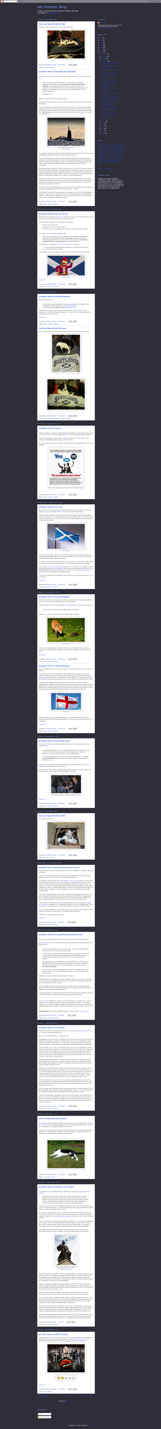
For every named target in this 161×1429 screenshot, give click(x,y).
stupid (61, 902)
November (104, 56)
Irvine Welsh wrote (51, 233)
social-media (117, 160)
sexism (106, 160)
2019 (101, 40)
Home (66, 1396)
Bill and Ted (66, 434)
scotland (50, 204)
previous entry (78, 76)
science (112, 158)
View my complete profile (105, 28)
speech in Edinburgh (46, 744)
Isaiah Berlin (68, 605)
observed (49, 1068)
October (103, 58)
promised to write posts (54, 566)
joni (118, 154)
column (43, 1001)
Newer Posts (43, 1396)
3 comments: (61, 922)
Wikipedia (68, 149)
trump (104, 162)
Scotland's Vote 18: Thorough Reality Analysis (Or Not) (60, 934)
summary (64, 438)
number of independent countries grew (63, 1216)
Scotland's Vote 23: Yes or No (50, 507)
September (104, 61)
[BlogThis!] (71, 65)
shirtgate (111, 160)
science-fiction (120, 158)
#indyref (73, 304)
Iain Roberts (103, 22)
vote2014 (55, 204)
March (103, 133)
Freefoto (68, 550)
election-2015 (120, 148)
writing (119, 162)
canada (110, 144)
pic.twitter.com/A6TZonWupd (68, 306)
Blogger (90, 1425)
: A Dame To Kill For (82, 1339)
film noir (71, 1337)
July (102, 123)
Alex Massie (82, 570)
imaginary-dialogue (119, 152)
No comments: (61, 64)
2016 (101, 47)
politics (45, 204)
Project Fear (60, 217)
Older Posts (89, 1396)
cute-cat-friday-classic (104, 148)
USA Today (67, 277)
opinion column (45, 942)
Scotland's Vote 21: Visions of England (54, 666)
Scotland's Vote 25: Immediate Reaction (54, 296)
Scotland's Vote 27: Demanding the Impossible (57, 72)
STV (68, 711)
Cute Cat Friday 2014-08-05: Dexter (52, 1118)
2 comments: (61, 1015)
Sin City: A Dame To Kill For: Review (53, 1334)
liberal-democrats (102, 157)
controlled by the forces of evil (69, 880)
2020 (101, 37)
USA (108, 162)
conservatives (106, 146)
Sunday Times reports (83, 1030)
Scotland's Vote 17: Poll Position (52, 1028)
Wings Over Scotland (62, 244)
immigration (101, 154)
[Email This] (69, 65)
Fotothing (68, 643)
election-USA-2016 (119, 149)
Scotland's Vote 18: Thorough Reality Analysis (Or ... (109, 103)
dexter (53, 418)
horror (111, 152)
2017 (101, 45)
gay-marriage (105, 152)
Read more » (42, 280)
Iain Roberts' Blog (51, 7)
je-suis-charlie (112, 154)
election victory (61, 511)
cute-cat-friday (50, 67)
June (102, 126)
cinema (45, 1391)
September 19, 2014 (70, 307)
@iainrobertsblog (53, 13)
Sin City (51, 1337)
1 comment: (60, 1322)
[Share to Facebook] (74, 65)
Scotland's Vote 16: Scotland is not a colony (56, 1187)
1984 (45, 679)
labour (122, 154)
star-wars (100, 162)
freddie (100, 152)
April (102, 130)
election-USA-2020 (102, 151)
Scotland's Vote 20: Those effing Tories (54, 741)
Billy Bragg (72, 682)
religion (100, 158)
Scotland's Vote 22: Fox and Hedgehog (54, 597)
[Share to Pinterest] (76, 65)
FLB (123, 151)
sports (122, 160)
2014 (101, 52)
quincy (122, 157)
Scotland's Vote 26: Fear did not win (53, 214)
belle (44, 67)
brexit (106, 144)
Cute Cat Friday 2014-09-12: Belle (52, 816)
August (103, 121)
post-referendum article (47, 76)
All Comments (43, 1417)
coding (99, 146)
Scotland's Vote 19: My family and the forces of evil (59, 867)
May (102, 128)
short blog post (85, 1011)
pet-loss (110, 157)
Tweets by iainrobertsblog (105, 169)
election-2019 (109, 149)
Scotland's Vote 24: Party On (50, 428)
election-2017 (101, 149)
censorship (115, 144)
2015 (101, 49)
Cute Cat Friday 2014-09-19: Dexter (52, 328)
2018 (101, 42)
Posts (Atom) (69, 1401)
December (104, 54)
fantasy (118, 151)
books (103, 144)
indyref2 (106, 154)
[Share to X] (73, 65)
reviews (50, 1391)
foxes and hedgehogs (57, 568)
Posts (41, 1414)
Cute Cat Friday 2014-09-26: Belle (52, 24)
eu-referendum (111, 151)
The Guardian (78, 794)
